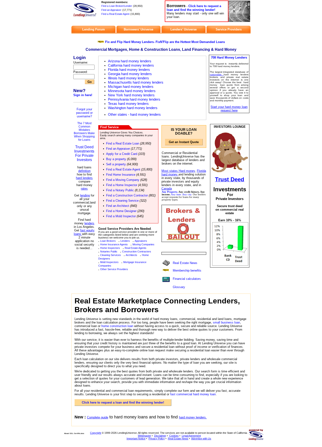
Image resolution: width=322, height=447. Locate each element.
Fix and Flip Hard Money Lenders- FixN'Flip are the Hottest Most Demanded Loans (165, 42)
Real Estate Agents (135, 248)
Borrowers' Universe (138, 29)
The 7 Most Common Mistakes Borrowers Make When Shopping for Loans (84, 131)
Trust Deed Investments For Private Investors (84, 153)
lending (85, 195)
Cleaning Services (110, 255)
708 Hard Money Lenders (229, 57)
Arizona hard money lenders (129, 61)
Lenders (125, 240)
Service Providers (229, 29)
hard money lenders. (193, 417)
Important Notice (136, 438)
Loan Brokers (108, 240)
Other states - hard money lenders (134, 114)
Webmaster (144, 435)
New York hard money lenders (131, 95)
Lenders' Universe (183, 29)
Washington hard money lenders (132, 108)
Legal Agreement (191, 435)
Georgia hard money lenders (130, 74)
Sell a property (116, 164)
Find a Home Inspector (121, 185)
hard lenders (84, 178)
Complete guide (97, 417)
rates (84, 188)
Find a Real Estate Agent (115, 14)
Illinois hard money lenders (128, 78)
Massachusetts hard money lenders (135, 82)
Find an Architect (117, 206)
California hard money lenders (131, 65)
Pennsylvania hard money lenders (134, 99)
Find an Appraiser (111, 10)
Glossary (179, 287)
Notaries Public (108, 251)
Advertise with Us (201, 438)
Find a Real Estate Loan (122, 143)
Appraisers (141, 240)
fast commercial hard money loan (193, 394)
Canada (166, 188)
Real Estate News (185, 263)
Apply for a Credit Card (121, 154)
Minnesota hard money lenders (132, 91)
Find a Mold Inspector (121, 216)
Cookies (174, 435)
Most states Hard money (178, 171)
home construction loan (117, 326)
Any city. (187, 194)
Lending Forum (93, 29)
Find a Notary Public (120, 190)
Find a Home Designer (121, 211)
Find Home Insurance (120, 174)
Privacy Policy (157, 438)
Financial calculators (187, 279)
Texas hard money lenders (128, 104)
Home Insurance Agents (114, 244)
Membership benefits (187, 270)
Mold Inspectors (109, 262)
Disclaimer (160, 435)
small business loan (226, 322)
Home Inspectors (110, 248)
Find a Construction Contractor (127, 195)
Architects (131, 255)
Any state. (176, 194)
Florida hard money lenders (129, 70)
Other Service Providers (114, 269)
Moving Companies (143, 244)
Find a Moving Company (122, 180)
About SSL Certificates (74, 433)
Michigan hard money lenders (130, 87)
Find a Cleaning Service (122, 200)
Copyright (95, 432)
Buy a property (116, 159)
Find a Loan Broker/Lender (116, 5)
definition (84, 171)
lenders (89, 223)
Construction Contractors (136, 251)
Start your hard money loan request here (229, 108)
